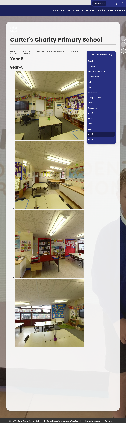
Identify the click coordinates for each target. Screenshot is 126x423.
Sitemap (109, 421)
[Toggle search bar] (109, 3)
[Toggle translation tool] (116, 3)
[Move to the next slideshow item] (123, 51)
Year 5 (27, 53)
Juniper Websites (70, 421)
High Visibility (99, 3)
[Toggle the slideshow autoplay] (123, 38)
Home (12, 51)
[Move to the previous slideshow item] (123, 44)
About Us (25, 51)
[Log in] (122, 3)
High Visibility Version (91, 421)
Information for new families (50, 51)
